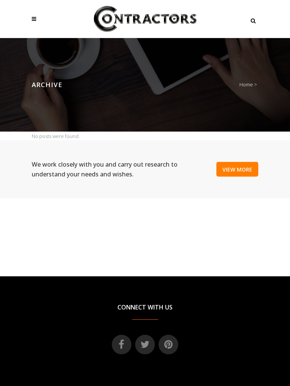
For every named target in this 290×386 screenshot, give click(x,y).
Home (246, 84)
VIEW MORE (237, 169)
